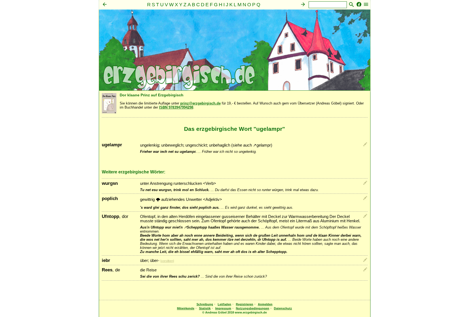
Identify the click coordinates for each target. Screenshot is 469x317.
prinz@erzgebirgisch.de (200, 103)
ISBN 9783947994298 (176, 107)
